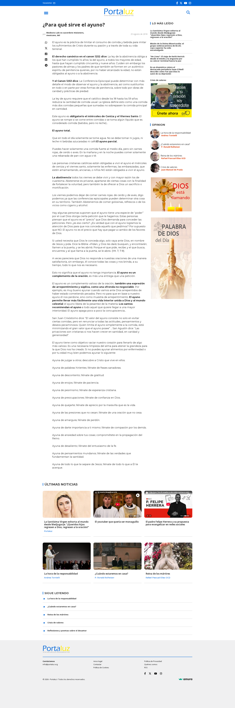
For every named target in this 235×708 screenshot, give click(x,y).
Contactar (97, 664)
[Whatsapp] (46, 42)
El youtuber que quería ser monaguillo (117, 521)
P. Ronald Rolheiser (170, 147)
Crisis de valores (158, 80)
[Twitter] (181, 3)
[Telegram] (46, 65)
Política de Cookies (101, 667)
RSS (146, 667)
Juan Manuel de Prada (172, 169)
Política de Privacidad (153, 661)
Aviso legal (97, 661)
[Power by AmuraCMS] (185, 679)
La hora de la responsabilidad (176, 132)
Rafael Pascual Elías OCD (173, 158)
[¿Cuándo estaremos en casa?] (117, 556)
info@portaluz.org (50, 664)
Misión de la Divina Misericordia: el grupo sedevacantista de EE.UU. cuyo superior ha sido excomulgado (167, 46)
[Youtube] (186, 3)
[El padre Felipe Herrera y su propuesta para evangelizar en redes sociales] (168, 504)
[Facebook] (177, 3)
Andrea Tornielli (169, 135)
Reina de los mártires (171, 155)
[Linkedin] (46, 59)
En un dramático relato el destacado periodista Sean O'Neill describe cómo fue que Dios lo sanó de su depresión (166, 70)
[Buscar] (188, 12)
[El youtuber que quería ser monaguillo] (117, 504)
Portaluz (48, 531)
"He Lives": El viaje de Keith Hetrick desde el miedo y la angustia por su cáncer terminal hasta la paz (167, 58)
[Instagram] (190, 3)
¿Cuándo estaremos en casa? (175, 144)
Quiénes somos (150, 664)
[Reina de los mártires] (168, 556)
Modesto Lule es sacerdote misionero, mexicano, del (65, 34)
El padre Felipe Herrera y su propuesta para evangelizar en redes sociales (167, 523)
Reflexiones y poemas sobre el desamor (67, 630)
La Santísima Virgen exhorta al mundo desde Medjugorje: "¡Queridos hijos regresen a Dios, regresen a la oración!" (166, 33)
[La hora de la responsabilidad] (67, 556)
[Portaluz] (119, 15)
